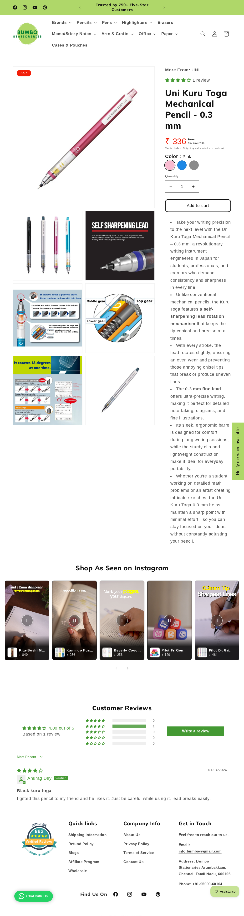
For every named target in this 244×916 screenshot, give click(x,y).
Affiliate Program (83, 862)
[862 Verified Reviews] (39, 858)
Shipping (188, 148)
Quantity (172, 176)
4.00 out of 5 (62, 728)
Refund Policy (81, 844)
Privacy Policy (136, 844)
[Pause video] (27, 620)
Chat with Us (37, 896)
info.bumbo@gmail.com (200, 851)
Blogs (73, 853)
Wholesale (77, 871)
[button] (61, 22)
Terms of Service (138, 853)
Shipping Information (87, 835)
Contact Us (133, 862)
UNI (195, 70)
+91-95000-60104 (207, 884)
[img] (30, 770)
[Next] (127, 668)
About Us (131, 835)
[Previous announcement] (80, 7)
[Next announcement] (164, 7)
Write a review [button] (195, 731)
